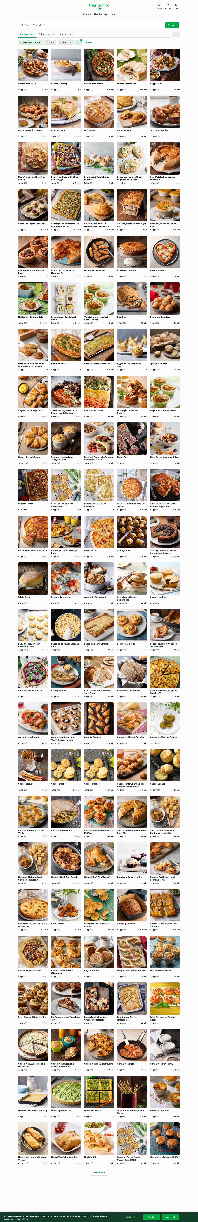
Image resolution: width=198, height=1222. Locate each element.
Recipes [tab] (26, 34)
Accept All (170, 1217)
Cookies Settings (132, 1217)
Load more (99, 1172)
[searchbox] (92, 25)
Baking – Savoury (31, 42)
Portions (67, 42)
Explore (87, 14)
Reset (89, 42)
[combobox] (92, 25)
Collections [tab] (47, 34)
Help (112, 14)
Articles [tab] (66, 34)
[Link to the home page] (99, 6)
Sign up (168, 9)
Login (177, 9)
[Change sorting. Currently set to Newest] (176, 34)
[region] (99, 1217)
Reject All (151, 1217)
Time (51, 42)
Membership (100, 14)
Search (159, 9)
